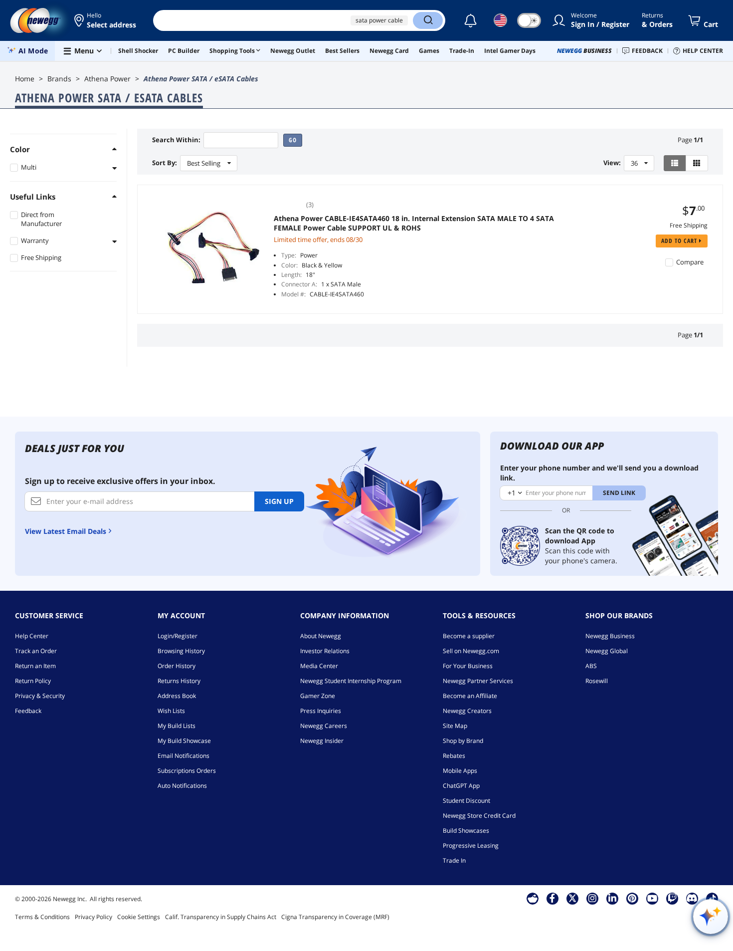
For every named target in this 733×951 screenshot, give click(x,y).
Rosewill (596, 681)
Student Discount (466, 800)
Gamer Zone (317, 696)
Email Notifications (183, 755)
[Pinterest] (632, 898)
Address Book (177, 696)
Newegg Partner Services (478, 681)
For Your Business (468, 666)
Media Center (319, 666)
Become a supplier (469, 636)
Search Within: (176, 140)
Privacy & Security (40, 696)
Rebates (454, 755)
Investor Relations (325, 651)
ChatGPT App (461, 785)
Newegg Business (610, 636)
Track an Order (36, 651)
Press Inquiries (320, 711)
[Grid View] (697, 163)
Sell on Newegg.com (471, 651)
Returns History (179, 681)
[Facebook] (552, 898)
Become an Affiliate (470, 696)
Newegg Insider (322, 740)
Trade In (454, 860)
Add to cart (680, 241)
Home (24, 78)
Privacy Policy (93, 917)
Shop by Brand (463, 740)
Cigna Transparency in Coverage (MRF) (335, 917)
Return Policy (33, 681)
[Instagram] (592, 898)
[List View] (675, 163)
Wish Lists (171, 711)
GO (293, 140)
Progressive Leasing (471, 845)
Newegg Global (606, 651)
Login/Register (177, 636)
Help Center (31, 636)
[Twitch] (672, 898)
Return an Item (35, 666)
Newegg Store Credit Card (479, 815)
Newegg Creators (467, 711)
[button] (106, 20)
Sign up (279, 501)
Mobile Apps (460, 770)
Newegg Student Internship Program (350, 681)
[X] (572, 898)
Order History (176, 666)
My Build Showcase (184, 740)
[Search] (428, 20)
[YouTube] (652, 898)
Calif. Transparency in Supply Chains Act (220, 917)
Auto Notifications (182, 785)
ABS (591, 666)
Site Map (455, 725)
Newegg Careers (323, 725)
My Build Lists (176, 725)
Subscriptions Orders (187, 770)
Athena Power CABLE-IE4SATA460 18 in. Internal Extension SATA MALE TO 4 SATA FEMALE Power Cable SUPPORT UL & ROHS (414, 223)
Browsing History (181, 651)
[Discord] (692, 898)
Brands (59, 78)
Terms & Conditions (42, 917)
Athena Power (107, 78)
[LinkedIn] (612, 898)
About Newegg (320, 636)
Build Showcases (466, 830)
